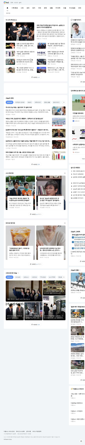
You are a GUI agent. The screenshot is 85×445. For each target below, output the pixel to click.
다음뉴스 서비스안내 (9, 431)
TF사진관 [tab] (43, 277)
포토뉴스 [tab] (9, 277)
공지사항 (28, 431)
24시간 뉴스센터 (20, 431)
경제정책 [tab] (9, 102)
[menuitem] (7, 8)
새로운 (36, 77)
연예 (11, 2)
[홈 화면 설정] (81, 441)
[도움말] (65, 173)
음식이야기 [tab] (56, 102)
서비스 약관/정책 (36, 431)
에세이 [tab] (29, 102)
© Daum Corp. (8, 439)
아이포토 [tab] (17, 277)
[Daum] (5, 2)
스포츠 (16, 2)
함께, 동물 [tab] (47, 102)
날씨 (20, 2)
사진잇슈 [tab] (34, 277)
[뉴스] (7, 2)
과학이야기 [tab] (38, 102)
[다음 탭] (63, 102)
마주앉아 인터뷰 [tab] (19, 102)
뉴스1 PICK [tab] (52, 277)
